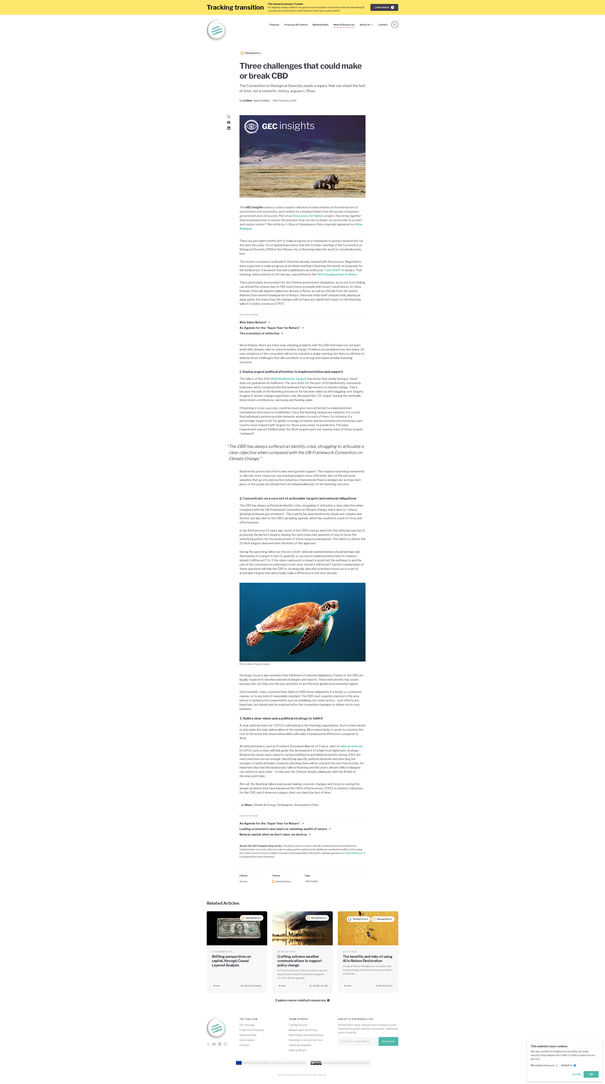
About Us (365, 24)
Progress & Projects (296, 24)
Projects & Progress (251, 1030)
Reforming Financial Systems (306, 1035)
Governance (246, 1040)
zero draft (333, 270)
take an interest (351, 746)
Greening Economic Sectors (306, 1040)
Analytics (566, 1065)
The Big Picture (298, 1024)
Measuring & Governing (303, 1030)
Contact (383, 24)
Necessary (542, 1065)
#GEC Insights (312, 881)
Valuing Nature (283, 881)
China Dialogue (353, 853)
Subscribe (388, 1041)
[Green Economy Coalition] (217, 30)
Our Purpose (247, 1024)
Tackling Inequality (300, 1045)
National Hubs (320, 24)
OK (591, 1074)
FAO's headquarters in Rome (337, 274)
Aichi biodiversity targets (289, 378)
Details (576, 1074)
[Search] (394, 24)
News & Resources (344, 24)
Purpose (274, 24)
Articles (243, 881)
